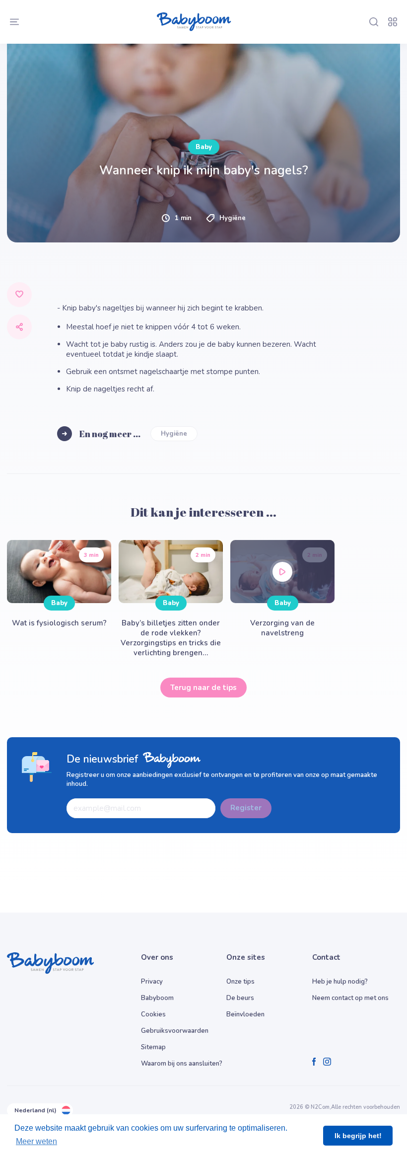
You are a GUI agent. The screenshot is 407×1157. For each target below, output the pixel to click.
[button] (114, 576)
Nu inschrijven (204, 666)
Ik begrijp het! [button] (358, 1136)
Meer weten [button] (36, 1141)
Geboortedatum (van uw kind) (84, 471)
